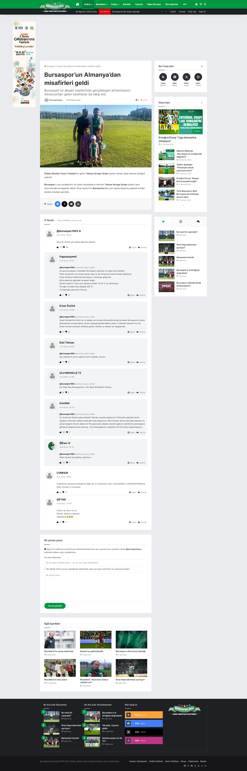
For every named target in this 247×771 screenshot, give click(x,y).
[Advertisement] (123, 39)
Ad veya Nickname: (52, 557)
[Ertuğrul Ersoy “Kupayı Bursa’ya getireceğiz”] (166, 182)
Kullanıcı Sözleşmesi (138, 761)
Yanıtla (144, 247)
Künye (183, 761)
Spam (133, 247)
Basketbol (101, 4)
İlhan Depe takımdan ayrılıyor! (130, 679)
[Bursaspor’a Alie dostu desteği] (131, 639)
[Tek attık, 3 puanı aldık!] (92, 729)
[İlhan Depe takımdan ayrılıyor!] (131, 668)
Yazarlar (139, 4)
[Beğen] (58, 247)
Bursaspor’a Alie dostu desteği (131, 651)
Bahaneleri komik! (185, 257)
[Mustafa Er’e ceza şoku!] (60, 668)
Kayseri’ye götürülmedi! (91, 651)
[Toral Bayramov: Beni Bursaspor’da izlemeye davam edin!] (166, 195)
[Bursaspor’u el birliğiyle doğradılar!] (166, 274)
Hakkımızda (193, 761)
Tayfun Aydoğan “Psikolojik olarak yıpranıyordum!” (185, 167)
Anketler (127, 4)
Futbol (87, 4)
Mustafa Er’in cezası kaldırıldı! (58, 651)
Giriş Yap (192, 11)
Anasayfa (50, 66)
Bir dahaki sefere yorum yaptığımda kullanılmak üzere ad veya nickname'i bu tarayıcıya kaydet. (88, 569)
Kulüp (114, 4)
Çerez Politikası (172, 761)
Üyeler (173, 11)
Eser (65, 443)
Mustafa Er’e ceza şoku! (123, 11)
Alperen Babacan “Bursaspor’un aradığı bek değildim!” (189, 154)
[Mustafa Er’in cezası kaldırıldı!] (60, 639)
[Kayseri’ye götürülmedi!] (95, 639)
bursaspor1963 (68, 231)
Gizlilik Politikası (156, 761)
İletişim (203, 761)
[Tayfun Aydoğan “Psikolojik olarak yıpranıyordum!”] (166, 168)
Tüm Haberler (171, 4)
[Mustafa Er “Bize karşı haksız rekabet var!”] (95, 668)
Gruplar (182, 11)
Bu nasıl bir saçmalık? (187, 232)
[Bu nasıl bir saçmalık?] (166, 235)
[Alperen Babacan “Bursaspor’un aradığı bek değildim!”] (166, 154)
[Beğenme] (64, 247)
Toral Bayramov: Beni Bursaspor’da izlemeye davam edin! (188, 194)
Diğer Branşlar (154, 4)
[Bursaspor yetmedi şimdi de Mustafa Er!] (166, 286)
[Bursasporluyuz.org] (55, 7)
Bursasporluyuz (56, 100)
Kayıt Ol (202, 11)
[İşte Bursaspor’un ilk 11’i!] (92, 742)
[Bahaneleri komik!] (166, 261)
